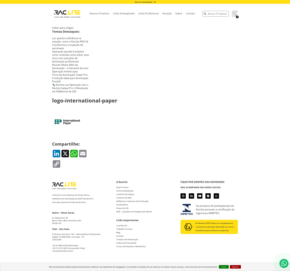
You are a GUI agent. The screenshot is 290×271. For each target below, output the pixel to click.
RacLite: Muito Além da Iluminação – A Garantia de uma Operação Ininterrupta (70, 68)
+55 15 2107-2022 (59, 248)
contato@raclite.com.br (62, 251)
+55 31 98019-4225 (60, 245)
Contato (190, 13)
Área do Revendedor (143, 2)
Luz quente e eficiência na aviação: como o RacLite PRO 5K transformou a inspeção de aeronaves (70, 43)
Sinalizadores (122, 204)
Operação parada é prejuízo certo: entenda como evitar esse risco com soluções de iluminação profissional (70, 56)
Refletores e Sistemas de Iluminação (132, 201)
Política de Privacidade (126, 243)
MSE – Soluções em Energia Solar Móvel (134, 211)
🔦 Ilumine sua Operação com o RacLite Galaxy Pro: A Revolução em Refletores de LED (70, 88)
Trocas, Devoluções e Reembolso (131, 246)
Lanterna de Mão (124, 197)
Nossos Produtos (99, 13)
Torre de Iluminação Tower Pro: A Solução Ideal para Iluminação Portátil (70, 78)
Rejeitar (235, 267)
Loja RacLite (121, 225)
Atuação (167, 13)
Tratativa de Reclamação (127, 239)
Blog (118, 232)
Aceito (223, 267)
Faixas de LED (122, 208)
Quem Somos (122, 187)
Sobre (178, 13)
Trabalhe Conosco (124, 229)
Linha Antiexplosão (124, 13)
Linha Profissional (148, 13)
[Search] (205, 14)
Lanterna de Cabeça (125, 194)
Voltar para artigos (63, 27)
